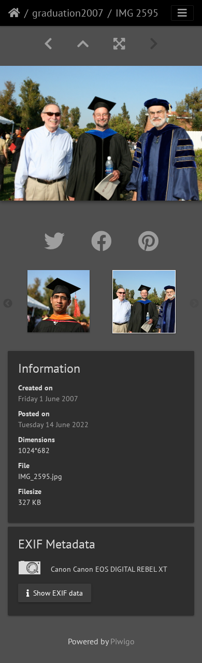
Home (14, 13)
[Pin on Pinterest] (148, 241)
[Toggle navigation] (182, 13)
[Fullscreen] (119, 43)
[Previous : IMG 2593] (48, 43)
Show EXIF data (57, 593)
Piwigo (122, 641)
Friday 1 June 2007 (48, 398)
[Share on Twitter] (57, 241)
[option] (58, 301)
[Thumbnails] (83, 43)
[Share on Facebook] (104, 241)
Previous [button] (8, 304)
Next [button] (194, 304)
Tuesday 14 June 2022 (53, 424)
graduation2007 (68, 13)
